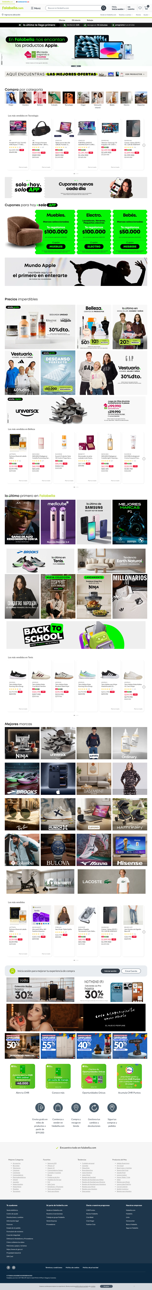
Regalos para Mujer (88, 1187)
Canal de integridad (13, 1235)
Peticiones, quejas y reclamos (17, 1246)
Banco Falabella (131, 1224)
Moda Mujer (17, 1187)
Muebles (16, 1189)
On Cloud (120, 1166)
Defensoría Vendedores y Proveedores (20, 1239)
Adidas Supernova (123, 1163)
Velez (119, 1180)
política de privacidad (81, 1286)
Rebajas (90, 20)
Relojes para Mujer (123, 1182)
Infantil (15, 1180)
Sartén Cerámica (122, 1189)
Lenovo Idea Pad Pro (124, 1184)
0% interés (76, 20)
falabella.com (130, 1210)
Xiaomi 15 (51, 1168)
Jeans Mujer (86, 1175)
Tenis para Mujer (53, 1191)
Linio (128, 1217)
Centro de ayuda (12, 1214)
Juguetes (16, 1182)
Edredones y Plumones (55, 1187)
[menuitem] (124, 14)
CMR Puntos (90, 1210)
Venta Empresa (51, 1221)
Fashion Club (90, 1224)
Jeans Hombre (87, 1173)
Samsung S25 (52, 1163)
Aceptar (106, 1286)
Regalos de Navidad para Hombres (94, 1184)
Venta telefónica (12, 1210)
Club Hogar (90, 1221)
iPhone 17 (51, 1166)
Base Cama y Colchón (124, 1168)
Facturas (10, 1224)
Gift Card (10, 1256)
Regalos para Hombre (89, 1189)
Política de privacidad (90, 1267)
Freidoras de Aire (54, 1177)
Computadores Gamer (55, 1170)
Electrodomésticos (19, 1177)
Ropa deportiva (87, 1170)
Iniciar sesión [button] (110, 971)
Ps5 (49, 1182)
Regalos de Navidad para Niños (92, 1180)
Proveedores (50, 1224)
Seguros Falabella (132, 1228)
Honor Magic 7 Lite (123, 1177)
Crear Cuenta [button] (131, 971)
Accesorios (16, 1163)
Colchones (16, 1173)
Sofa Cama (51, 1184)
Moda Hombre (18, 1184)
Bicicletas (16, 1166)
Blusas (50, 1175)
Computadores (18, 1175)
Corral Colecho (122, 1187)
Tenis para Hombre (54, 1189)
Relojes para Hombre (124, 1191)
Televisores (16, 1168)
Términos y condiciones (54, 1267)
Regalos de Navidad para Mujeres (93, 1182)
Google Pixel (121, 1173)
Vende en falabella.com (54, 1210)
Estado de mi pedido (13, 1228)
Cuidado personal (88, 1163)
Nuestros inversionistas (54, 1214)
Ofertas (62, 20)
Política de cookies (72, 1267)
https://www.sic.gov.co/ (15, 1249)
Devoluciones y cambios (15, 1217)
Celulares (16, 1170)
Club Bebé (89, 1217)
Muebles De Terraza (54, 1180)
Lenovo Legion (122, 1175)
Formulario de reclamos (15, 1231)
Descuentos (86, 1191)
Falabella (129, 1214)
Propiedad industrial (14, 1253)
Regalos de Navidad (89, 1177)
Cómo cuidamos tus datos (15, 1242)
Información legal (13, 1221)
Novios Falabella (92, 1214)
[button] (75, 8)
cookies (93, 1286)
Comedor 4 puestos (54, 1173)
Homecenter (130, 1221)
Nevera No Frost (122, 1170)
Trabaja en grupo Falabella (55, 1217)
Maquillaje (85, 1168)
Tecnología (16, 1191)
